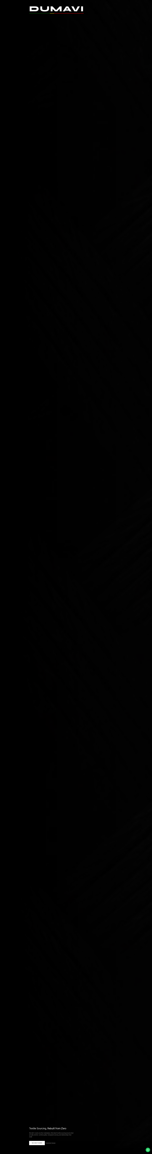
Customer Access (50, 1143)
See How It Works (37, 1143)
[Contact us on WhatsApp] (148, 1150)
